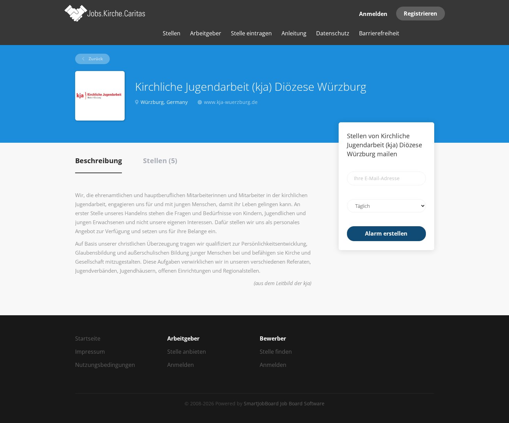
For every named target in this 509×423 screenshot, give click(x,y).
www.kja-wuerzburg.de (231, 102)
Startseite (87, 338)
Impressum (90, 351)
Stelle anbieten (186, 351)
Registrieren (420, 13)
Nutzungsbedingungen (105, 365)
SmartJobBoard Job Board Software (284, 403)
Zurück (95, 59)
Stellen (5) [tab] (160, 160)
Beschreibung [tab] (98, 160)
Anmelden (373, 14)
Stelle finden (276, 351)
